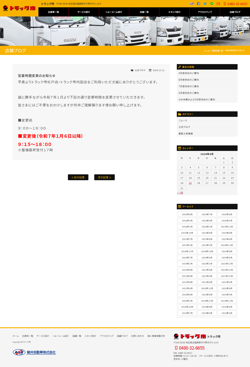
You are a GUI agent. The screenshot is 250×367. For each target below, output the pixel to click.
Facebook (198, 3)
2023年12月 (227, 263)
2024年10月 (207, 251)
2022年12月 (227, 269)
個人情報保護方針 (156, 335)
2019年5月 (227, 313)
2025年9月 (207, 232)
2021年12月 (227, 276)
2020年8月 (227, 288)
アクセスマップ (205, 11)
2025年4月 (227, 239)
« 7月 (180, 192)
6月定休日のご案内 (189, 92)
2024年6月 (207, 257)
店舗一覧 (144, 11)
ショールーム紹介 (114, 11)
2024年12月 (227, 245)
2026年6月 (227, 214)
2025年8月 (227, 232)
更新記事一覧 (217, 50)
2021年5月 (227, 282)
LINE (211, 3)
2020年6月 (187, 294)
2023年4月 (207, 269)
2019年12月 (207, 300)
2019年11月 (227, 300)
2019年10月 (187, 306)
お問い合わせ (218, 3)
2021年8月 (187, 282)
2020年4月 (207, 294)
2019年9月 (207, 306)
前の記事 (79, 177)
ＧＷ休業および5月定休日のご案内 (197, 99)
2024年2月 (187, 263)
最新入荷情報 (186, 133)
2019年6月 (207, 313)
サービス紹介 (83, 11)
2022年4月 (207, 276)
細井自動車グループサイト (192, 3)
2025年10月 (187, 232)
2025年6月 (207, 239)
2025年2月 (207, 245)
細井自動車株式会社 (34, 352)
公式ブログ (140, 70)
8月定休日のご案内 (189, 79)
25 (190, 182)
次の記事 (103, 177)
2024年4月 (227, 257)
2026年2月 (187, 226)
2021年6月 (207, 282)
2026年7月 (207, 214)
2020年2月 (187, 300)
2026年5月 (187, 220)
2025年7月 (187, 239)
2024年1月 (207, 263)
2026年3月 (227, 220)
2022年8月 (187, 276)
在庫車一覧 (53, 11)
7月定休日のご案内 (189, 86)
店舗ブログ (235, 11)
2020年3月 (227, 294)
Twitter (205, 3)
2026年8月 (187, 214)
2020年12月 (207, 288)
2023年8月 (187, 269)
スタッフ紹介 (174, 11)
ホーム (207, 50)
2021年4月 (187, 288)
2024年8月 (227, 251)
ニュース (183, 120)
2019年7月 (187, 313)
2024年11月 (187, 251)
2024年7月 (187, 257)
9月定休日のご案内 (189, 73)
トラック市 (19, 8)
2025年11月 (227, 226)
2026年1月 (207, 226)
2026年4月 (207, 220)
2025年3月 (187, 245)
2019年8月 (227, 306)
